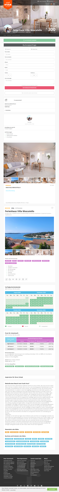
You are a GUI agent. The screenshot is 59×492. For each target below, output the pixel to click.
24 (10, 305)
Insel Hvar (33, 465)
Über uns (46, 462)
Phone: (6, 62)
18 (48, 301)
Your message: (8, 78)
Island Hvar (33, 460)
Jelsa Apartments (20, 462)
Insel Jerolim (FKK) (19, 438)
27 (21, 305)
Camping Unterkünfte (8, 477)
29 (27, 305)
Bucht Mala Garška (21, 443)
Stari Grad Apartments (21, 463)
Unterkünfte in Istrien (35, 469)
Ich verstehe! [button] (52, 489)
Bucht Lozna (27, 446)
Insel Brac (33, 466)
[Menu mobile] (54, 4)
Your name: (7, 51)
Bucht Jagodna (31, 443)
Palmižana (41, 438)
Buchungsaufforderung (29, 87)
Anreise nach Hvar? (48, 467)
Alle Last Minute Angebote (9, 463)
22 (27, 303)
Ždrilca (34, 438)
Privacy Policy (47, 465)
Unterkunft (9, 35)
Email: (6, 67)
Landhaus (6, 472)
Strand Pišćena (44, 441)
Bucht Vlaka (48, 438)
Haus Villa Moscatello (16, 35)
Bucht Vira (43, 446)
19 (51, 301)
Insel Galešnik (9, 438)
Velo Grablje (28, 432)
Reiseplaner (51, 1)
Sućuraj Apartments (21, 466)
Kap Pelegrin (45, 432)
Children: (33, 72)
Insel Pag (32, 467)
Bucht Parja (35, 446)
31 (10, 307)
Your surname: (8, 57)
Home (5, 35)
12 (51, 299)
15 (38, 301)
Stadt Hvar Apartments (21, 460)
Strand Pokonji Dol (10, 441)
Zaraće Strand (14, 432)
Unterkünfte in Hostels (8, 476)
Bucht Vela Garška (10, 443)
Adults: (6, 72)
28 (24, 305)
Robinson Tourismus (8, 469)
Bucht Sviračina (18, 446)
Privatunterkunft (7, 473)
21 (34, 303)
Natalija (29, 122)
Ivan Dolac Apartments (21, 469)
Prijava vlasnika (42, 1)
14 (34, 301)
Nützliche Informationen (49, 466)
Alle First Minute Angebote (9, 462)
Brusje (21, 432)
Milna (7, 432)
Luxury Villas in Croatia (35, 470)
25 (14, 305)
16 (41, 301)
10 (45, 299)
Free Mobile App (47, 469)
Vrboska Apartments (21, 465)
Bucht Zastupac (41, 443)
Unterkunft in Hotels (8, 475)
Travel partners (34, 475)
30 (7, 307)
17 (45, 301)
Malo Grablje (37, 432)
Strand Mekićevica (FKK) (22, 441)
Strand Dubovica (34, 441)
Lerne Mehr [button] (13, 490)
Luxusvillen (6, 470)
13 (31, 301)
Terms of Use (47, 463)
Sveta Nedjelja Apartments (22, 470)
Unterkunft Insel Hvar (8, 460)
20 (31, 303)
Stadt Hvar (28, 32)
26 (17, 305)
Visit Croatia (46, 470)
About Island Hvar (47, 460)
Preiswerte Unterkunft (8, 466)
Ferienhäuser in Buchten (8, 467)
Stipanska (28, 438)
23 (7, 305)
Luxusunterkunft (7, 465)
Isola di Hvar (33, 463)
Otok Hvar (33, 462)
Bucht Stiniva (9, 446)
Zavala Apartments (21, 467)
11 (48, 299)
